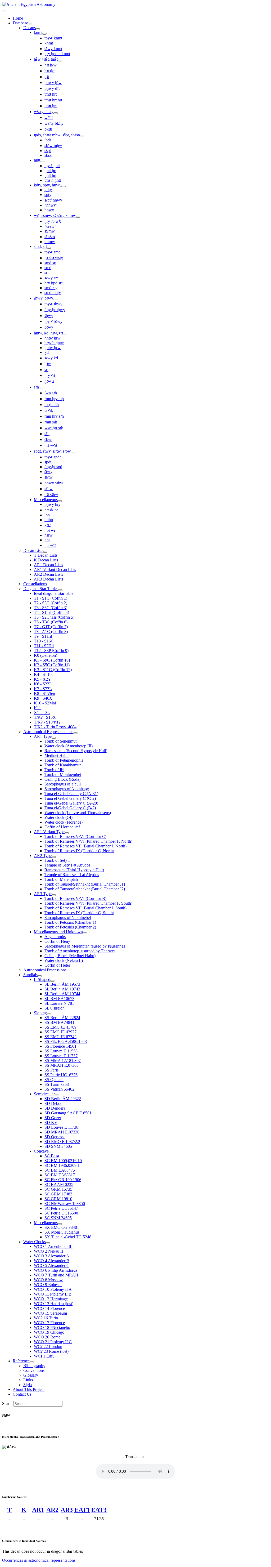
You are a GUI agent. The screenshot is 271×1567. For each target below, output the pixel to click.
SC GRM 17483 (58, 1194)
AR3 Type (43, 893)
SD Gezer (52, 1117)
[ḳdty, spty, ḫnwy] (63, 186)
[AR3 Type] (54, 895)
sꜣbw (48, 488)
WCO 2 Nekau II (48, 1251)
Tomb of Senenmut (60, 741)
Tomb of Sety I (57, 860)
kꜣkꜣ (47, 525)
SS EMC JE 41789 (60, 1027)
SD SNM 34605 (58, 1146)
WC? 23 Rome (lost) (51, 1351)
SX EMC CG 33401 (61, 1227)
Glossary (30, 1375)
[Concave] (51, 1152)
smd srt (50, 263)
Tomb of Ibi (54, 769)
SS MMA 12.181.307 (62, 1060)
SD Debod (53, 1103)
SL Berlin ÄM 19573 (62, 984)
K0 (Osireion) (45, 655)
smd (47, 267)
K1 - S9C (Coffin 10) (52, 660)
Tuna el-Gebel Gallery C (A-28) (71, 803)
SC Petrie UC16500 (61, 1213)
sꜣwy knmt (53, 48)
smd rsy (50, 287)
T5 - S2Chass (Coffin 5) (54, 617)
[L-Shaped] (52, 981)
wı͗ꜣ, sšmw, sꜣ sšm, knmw (55, 215)
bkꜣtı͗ (48, 129)
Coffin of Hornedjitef (62, 827)
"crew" (50, 226)
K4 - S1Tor (43, 674)
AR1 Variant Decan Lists (55, 569)
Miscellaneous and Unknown (58, 932)
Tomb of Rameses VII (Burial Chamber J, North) (85, 846)
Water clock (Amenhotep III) (68, 746)
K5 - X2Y (42, 679)
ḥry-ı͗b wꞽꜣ (52, 221)
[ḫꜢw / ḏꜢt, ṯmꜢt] (60, 60)
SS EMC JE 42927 (60, 1032)
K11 (37, 708)
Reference (21, 1361)
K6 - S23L (43, 684)
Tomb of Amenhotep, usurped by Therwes (79, 951)
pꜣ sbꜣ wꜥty (53, 258)
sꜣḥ (36, 387)
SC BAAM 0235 (58, 1184)
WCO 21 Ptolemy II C (53, 1342)
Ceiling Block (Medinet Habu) (70, 955)
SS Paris (51, 1070)
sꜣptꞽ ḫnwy (53, 200)
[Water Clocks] (48, 1243)
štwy (48, 471)
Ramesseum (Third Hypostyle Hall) (74, 870)
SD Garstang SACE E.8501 (68, 1113)
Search (7, 1403)
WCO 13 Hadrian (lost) (53, 1303)
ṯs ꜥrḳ (48, 410)
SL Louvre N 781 (59, 1003)
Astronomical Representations (48, 731)
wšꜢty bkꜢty (43, 111)
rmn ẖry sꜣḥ (54, 416)
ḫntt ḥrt (50, 170)
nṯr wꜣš (50, 545)
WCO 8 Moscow (48, 1280)
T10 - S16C (44, 641)
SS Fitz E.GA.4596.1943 (65, 1041)
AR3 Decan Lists (48, 579)
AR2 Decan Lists (48, 574)
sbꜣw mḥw (53, 145)
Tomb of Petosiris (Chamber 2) (70, 927)
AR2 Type (43, 855)
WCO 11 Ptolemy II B (52, 1294)
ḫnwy (49, 210)
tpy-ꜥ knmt (53, 38)
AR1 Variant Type (49, 831)
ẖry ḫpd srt (53, 283)
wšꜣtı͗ (48, 117)
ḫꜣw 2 (49, 381)
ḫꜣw (47, 363)
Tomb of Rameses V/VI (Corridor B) (75, 898)
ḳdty (48, 189)
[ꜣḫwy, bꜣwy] (55, 299)
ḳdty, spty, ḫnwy (47, 185)
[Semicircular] (57, 1095)
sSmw (49, 231)
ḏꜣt (46, 76)
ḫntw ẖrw (52, 347)
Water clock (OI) (58, 817)
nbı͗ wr (49, 530)
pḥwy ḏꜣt (52, 88)
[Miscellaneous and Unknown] (85, 933)
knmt (38, 32)
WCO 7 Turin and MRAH (56, 1275)
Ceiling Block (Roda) (62, 779)
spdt (47, 462)
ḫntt (37, 160)
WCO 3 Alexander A (51, 1256)
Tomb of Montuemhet (62, 774)
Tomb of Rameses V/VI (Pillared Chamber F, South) (88, 903)
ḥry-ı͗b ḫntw (54, 343)
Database (20, 23)
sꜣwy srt (51, 278)
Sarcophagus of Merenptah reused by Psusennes (84, 946)
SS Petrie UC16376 (61, 1075)
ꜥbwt (48, 439)
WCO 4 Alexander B (51, 1260)
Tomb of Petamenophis (63, 760)
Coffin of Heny (57, 941)
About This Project (28, 1389)
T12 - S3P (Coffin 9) (51, 650)
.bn (47, 515)
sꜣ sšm (49, 236)
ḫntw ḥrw (52, 338)
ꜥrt (46, 369)
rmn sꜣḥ (50, 422)
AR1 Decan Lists (48, 564)
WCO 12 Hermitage (51, 1299)
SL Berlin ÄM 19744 (62, 994)
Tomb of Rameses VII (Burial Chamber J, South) (85, 908)
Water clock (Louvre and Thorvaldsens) (77, 812)
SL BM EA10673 (59, 998)
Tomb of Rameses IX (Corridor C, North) (79, 851)
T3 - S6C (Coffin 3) (50, 607)
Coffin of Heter (57, 965)
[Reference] (32, 1362)
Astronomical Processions (44, 970)
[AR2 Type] (54, 857)
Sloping (40, 1013)
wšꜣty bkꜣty (54, 123)
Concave (41, 1151)
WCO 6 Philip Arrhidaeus (55, 1270)
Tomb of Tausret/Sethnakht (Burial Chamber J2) (84, 889)
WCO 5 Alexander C (51, 1265)
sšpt (47, 150)
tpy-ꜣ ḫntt (52, 165)
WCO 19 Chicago (49, 1332)
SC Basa (51, 1156)
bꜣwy (48, 327)
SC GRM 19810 (58, 1199)
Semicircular (44, 1094)
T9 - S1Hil (43, 636)
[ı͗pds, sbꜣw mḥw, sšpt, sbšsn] (82, 136)
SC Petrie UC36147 (61, 1208)
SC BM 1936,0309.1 (62, 1165)
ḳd (46, 352)
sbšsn (48, 155)
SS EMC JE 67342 (60, 1036)
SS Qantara (54, 1079)
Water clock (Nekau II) (63, 960)
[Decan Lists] (45, 552)
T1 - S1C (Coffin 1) (50, 598)
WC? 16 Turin (46, 1318)
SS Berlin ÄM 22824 (62, 1017)
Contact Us (22, 1394)
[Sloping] (49, 1014)
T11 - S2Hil (44, 646)
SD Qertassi (54, 1137)
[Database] (30, 24)
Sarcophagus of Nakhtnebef (67, 917)
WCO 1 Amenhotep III (53, 1246)
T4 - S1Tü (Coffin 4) (51, 612)
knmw (49, 241)
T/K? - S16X (45, 717)
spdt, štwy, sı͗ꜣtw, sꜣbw (52, 451)
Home (18, 18)
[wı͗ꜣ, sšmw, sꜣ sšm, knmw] (78, 217)
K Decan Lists (46, 560)
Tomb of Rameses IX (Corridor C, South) (79, 912)
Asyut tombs (55, 936)
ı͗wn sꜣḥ (50, 393)
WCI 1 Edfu (44, 1356)
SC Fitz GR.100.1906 (62, 1179)
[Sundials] (40, 976)
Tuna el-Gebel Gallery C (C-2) (70, 798)
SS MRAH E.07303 (61, 1065)
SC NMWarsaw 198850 (64, 1203)
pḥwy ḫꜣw (53, 82)
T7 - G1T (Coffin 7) (51, 626)
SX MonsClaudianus (61, 1232)
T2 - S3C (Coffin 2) (50, 603)
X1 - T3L (42, 712)
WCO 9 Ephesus (48, 1284)
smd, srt (40, 246)
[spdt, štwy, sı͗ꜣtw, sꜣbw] (73, 452)
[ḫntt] (42, 161)
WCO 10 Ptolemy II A (53, 1289)
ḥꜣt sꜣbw (51, 494)
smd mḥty (52, 292)
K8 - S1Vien (44, 693)
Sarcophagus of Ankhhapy (66, 789)
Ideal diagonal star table (53, 593)
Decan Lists (33, 550)
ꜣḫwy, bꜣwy (43, 298)
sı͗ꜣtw (48, 477)
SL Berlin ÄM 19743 (62, 989)
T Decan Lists (45, 555)
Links (28, 1380)
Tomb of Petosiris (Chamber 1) (70, 922)
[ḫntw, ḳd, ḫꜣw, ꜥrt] (65, 334)
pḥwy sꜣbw (53, 483)
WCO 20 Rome (47, 1337)
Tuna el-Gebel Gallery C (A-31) (71, 793)
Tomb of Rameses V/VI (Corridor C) (75, 836)
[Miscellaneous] (60, 501)
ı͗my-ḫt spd (53, 467)
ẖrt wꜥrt (50, 445)
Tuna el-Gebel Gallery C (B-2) (70, 808)
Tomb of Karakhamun (63, 765)
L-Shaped (42, 979)
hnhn (48, 519)
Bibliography (34, 1365)
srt (46, 272)
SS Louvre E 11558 (61, 1051)
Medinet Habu (56, 755)
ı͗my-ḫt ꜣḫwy (54, 309)
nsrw (48, 535)
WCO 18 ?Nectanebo (52, 1327)
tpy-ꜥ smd (52, 252)
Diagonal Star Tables (40, 588)
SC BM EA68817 (59, 1175)
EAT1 (82, 1509)
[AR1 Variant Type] (67, 833)
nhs (47, 540)
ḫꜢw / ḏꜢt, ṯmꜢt (46, 59)
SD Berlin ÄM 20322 (62, 1098)
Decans (29, 27)
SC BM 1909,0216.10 (63, 1160)
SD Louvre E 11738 (61, 1127)
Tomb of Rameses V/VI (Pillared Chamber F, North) (88, 841)
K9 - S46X (43, 698)
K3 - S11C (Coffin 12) (53, 669)
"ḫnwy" (51, 205)
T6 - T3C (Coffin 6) (50, 622)
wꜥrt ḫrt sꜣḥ (53, 428)
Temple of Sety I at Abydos (67, 865)
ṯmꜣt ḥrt (50, 94)
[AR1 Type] (54, 738)
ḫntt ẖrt (50, 175)
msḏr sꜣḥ (51, 404)
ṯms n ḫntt (52, 180)
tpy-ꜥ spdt (52, 457)
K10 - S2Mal (45, 703)
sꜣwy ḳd (51, 358)
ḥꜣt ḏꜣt (49, 71)
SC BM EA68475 (59, 1170)
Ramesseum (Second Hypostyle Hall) (75, 750)
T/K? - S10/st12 (47, 722)
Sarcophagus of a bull (62, 784)
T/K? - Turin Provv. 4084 (55, 727)
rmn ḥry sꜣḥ (54, 398)
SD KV (50, 1122)
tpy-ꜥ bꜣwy (53, 321)
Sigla (27, 1384)
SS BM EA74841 (59, 1022)
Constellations (35, 584)
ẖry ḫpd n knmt (57, 53)
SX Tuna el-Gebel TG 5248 (67, 1237)
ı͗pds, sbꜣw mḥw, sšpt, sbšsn (57, 135)
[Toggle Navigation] (4, 10)
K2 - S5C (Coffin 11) (52, 665)
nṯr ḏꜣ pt (51, 510)
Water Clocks (34, 1241)
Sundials (30, 974)
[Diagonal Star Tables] (60, 590)
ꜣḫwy (48, 315)
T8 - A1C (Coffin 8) (51, 631)
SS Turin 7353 (56, 1084)
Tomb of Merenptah (61, 879)
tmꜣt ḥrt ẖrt (53, 100)
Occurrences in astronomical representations (38, 1560)
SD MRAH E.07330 (61, 1132)
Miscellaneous (46, 499)
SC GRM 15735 (58, 1189)
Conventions (33, 1370)
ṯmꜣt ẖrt (50, 106)
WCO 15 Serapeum (50, 1313)
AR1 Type (43, 736)
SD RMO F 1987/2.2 (62, 1141)
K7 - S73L (43, 688)
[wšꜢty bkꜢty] (55, 113)
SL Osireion (54, 1008)
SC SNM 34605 (58, 1218)
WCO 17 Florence (49, 1322)
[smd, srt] (49, 248)
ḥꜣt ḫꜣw (50, 65)
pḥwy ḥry (52, 504)
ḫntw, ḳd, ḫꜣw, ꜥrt (48, 333)
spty (47, 194)
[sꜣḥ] (41, 388)
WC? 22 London (48, 1346)
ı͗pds (47, 140)
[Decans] (38, 29)
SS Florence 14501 (60, 1046)
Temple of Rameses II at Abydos (71, 874)
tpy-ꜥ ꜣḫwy (53, 304)
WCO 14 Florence (49, 1308)
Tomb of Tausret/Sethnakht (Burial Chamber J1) (84, 884)
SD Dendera (54, 1108)
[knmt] (44, 34)
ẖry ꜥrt (49, 375)
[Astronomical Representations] (75, 733)
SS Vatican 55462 (59, 1089)
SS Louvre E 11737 (61, 1055)
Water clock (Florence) (63, 822)
